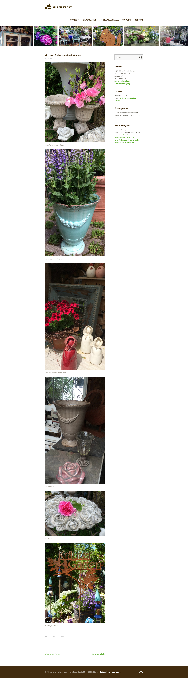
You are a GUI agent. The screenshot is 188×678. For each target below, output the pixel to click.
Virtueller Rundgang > (123, 84)
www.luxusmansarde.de (124, 142)
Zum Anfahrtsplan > (122, 81)
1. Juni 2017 (49, 59)
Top (141, 672)
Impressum (116, 672)
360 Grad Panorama (109, 20)
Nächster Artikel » (98, 654)
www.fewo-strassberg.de (124, 137)
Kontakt (139, 20)
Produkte (126, 20)
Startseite (75, 20)
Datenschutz (105, 672)
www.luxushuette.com (123, 135)
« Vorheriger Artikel (52, 654)
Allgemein (61, 636)
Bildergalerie (89, 20)
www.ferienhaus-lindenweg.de (126, 140)
